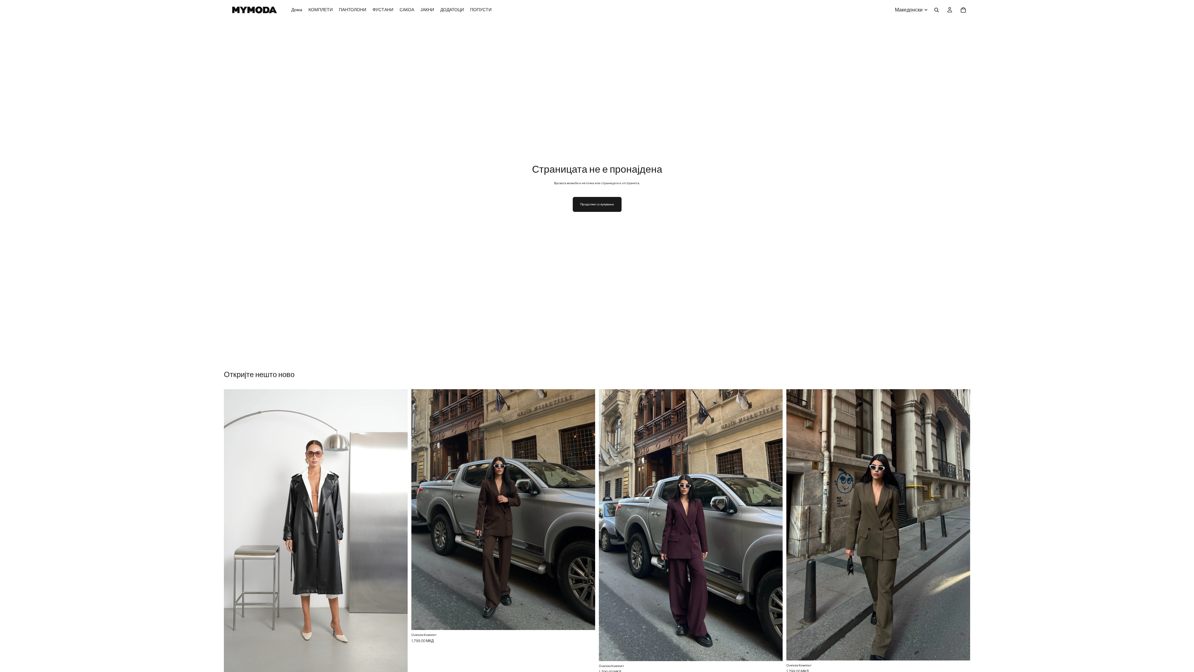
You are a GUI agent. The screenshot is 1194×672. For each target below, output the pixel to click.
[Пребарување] (936, 10)
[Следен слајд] (398, 531)
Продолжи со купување (597, 204)
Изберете (403, 663)
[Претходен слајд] (233, 531)
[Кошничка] (963, 10)
